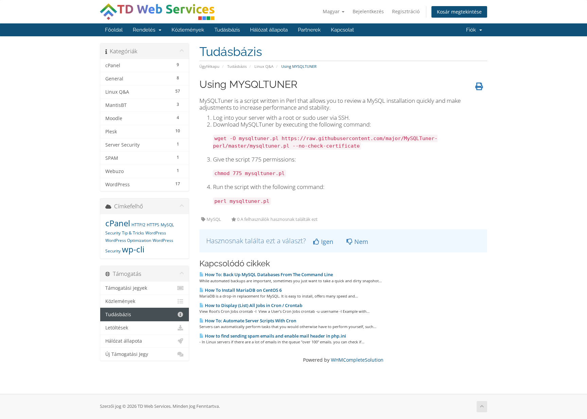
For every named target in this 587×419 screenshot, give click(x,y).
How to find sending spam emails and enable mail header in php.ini (275, 336)
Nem (360, 241)
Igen (326, 241)
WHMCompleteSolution (357, 360)
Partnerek (309, 30)
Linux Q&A (263, 66)
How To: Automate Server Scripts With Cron (250, 321)
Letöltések (116, 328)
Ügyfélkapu (209, 66)
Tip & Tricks (133, 233)
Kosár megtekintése (459, 11)
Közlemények (188, 30)
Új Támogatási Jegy (126, 354)
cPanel (117, 223)
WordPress (155, 233)
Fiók (472, 30)
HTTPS (153, 225)
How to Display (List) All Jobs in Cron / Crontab (253, 305)
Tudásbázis (227, 30)
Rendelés (145, 30)
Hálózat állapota (269, 30)
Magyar (332, 11)
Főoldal (114, 30)
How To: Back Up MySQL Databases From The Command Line (268, 274)
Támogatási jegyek (126, 288)
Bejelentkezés (368, 11)
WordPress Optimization (128, 240)
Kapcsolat (342, 30)
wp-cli (133, 249)
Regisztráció (406, 11)
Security (113, 233)
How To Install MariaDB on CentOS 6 (243, 290)
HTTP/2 (138, 225)
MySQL (167, 225)
